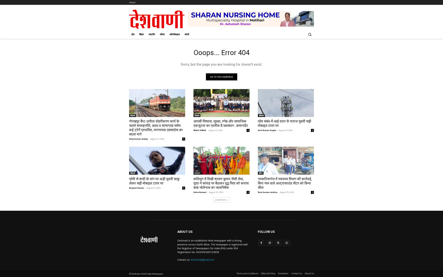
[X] (278, 243)
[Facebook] (261, 243)
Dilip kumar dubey (138, 139)
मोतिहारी (132, 115)
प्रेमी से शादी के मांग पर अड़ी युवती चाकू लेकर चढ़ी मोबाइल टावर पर (154, 181)
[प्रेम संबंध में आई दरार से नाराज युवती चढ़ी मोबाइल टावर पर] (286, 103)
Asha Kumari (200, 192)
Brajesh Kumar (136, 188)
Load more (220, 199)
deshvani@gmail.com (202, 259)
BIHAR (197, 173)
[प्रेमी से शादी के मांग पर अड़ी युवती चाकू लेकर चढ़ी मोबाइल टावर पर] (157, 161)
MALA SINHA (199, 130)
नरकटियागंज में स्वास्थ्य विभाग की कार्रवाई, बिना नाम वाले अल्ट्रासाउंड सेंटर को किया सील (285, 183)
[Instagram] (269, 243)
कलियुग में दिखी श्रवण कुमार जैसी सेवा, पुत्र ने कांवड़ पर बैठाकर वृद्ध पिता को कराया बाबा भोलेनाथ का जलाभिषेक (221, 183)
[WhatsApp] (286, 243)
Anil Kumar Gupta (267, 130)
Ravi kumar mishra (267, 192)
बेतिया (261, 173)
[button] (310, 34)
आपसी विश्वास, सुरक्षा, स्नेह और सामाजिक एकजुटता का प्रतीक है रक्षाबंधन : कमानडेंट (220, 123)
